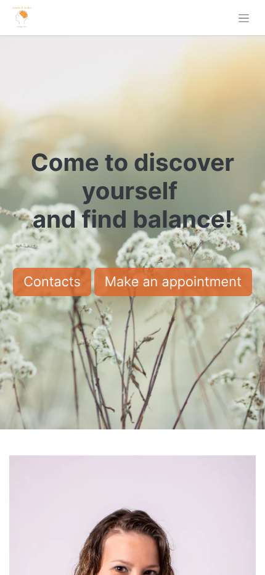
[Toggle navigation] (244, 17)
